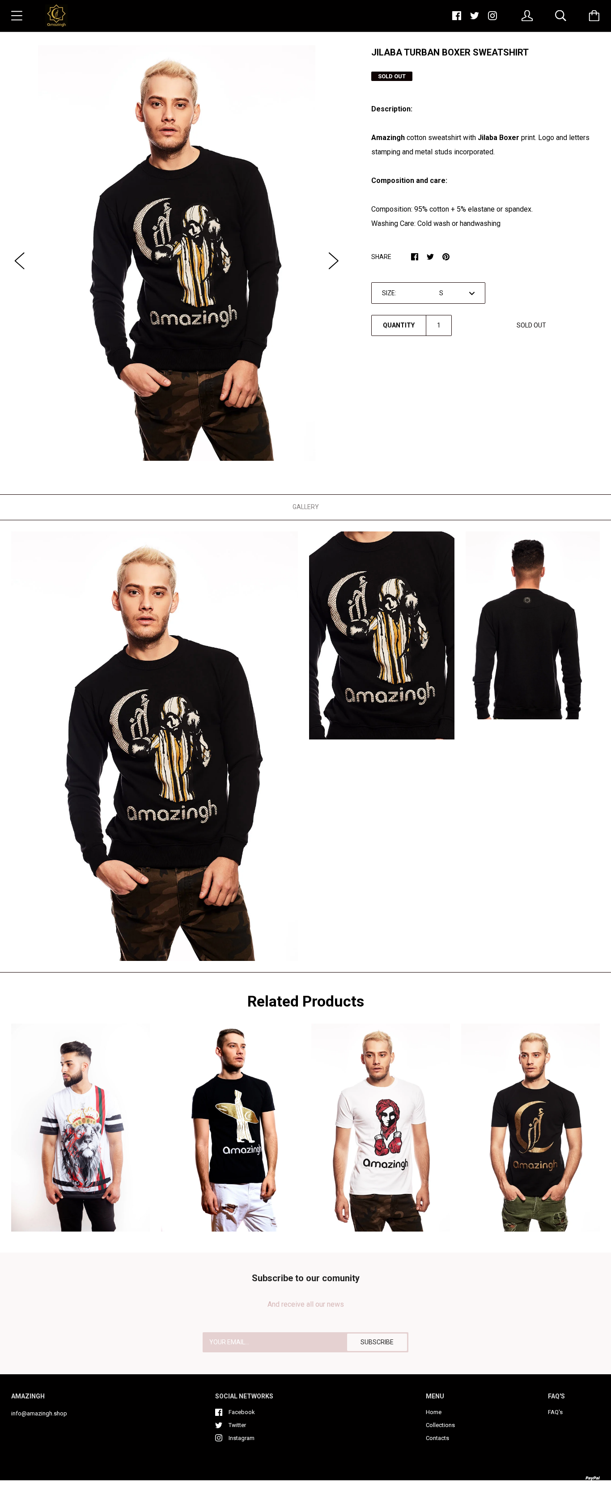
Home (433, 1412)
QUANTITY (399, 325)
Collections (440, 1425)
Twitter (237, 1425)
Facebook (242, 1412)
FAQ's (555, 1412)
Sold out (531, 325)
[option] (176, 253)
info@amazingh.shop (39, 1413)
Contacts (437, 1438)
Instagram (242, 1438)
